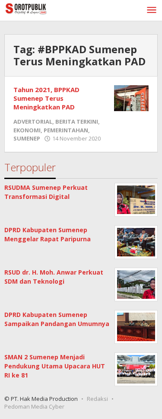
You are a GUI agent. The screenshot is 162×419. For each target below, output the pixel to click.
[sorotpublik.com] (43, 8)
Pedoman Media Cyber (34, 406)
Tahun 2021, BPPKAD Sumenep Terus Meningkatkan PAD (46, 98)
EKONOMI (27, 130)
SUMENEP (26, 138)
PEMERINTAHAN (66, 130)
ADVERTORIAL (32, 121)
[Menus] (152, 10)
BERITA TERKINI (76, 121)
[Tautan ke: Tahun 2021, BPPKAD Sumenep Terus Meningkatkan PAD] (131, 97)
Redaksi (97, 399)
